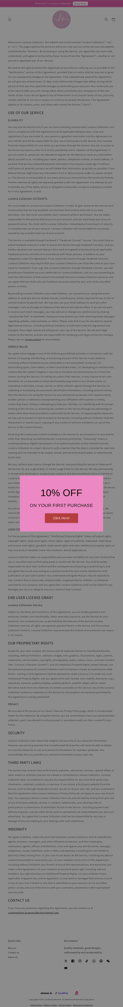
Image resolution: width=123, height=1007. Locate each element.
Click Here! (61, 518)
